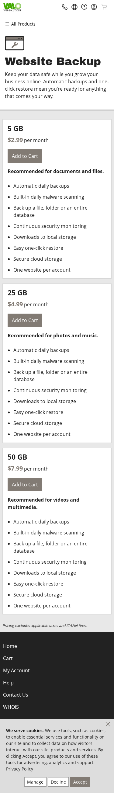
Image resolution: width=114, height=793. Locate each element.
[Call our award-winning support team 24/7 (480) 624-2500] (84, 7)
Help (8, 682)
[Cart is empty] (104, 7)
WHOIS (11, 707)
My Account (16, 670)
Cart (8, 658)
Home (10, 646)
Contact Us (15, 694)
